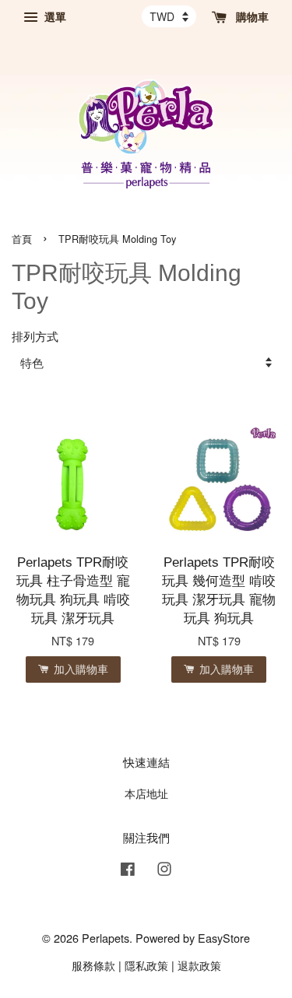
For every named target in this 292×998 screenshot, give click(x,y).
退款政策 (199, 965)
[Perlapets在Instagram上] (164, 871)
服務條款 (93, 965)
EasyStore (224, 937)
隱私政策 (146, 965)
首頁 (22, 238)
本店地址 (146, 793)
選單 (53, 16)
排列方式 (35, 335)
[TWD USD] (169, 16)
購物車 (251, 16)
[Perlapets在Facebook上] (127, 871)
